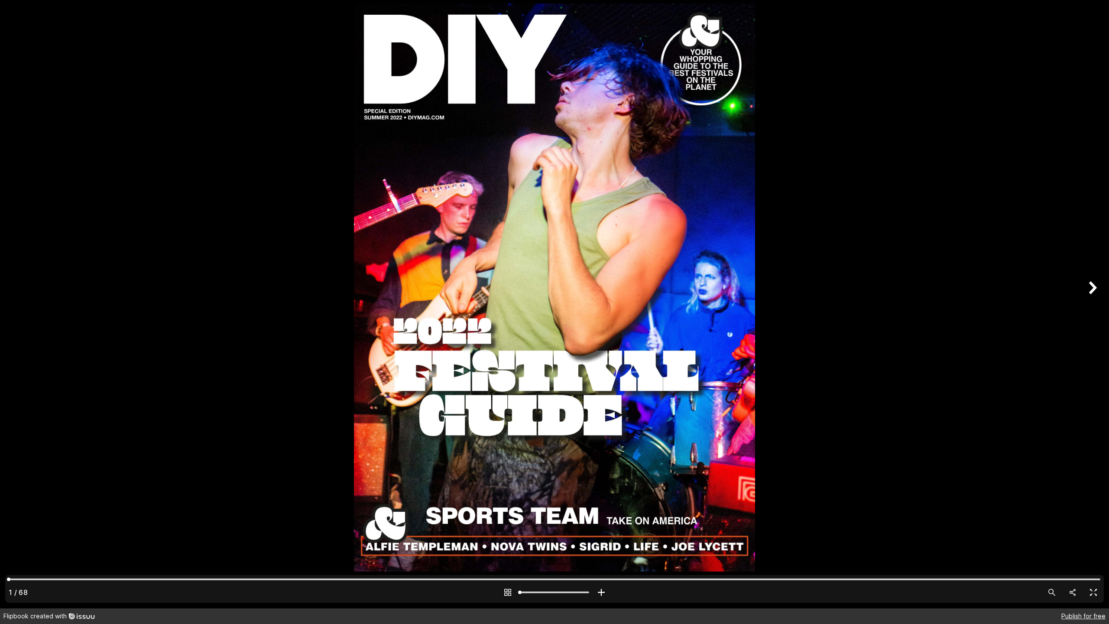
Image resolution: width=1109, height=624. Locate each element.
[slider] (554, 592)
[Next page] (1091, 304)
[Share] (1072, 592)
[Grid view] (507, 592)
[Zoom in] (601, 592)
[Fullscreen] (1093, 592)
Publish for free (1083, 616)
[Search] (1051, 592)
